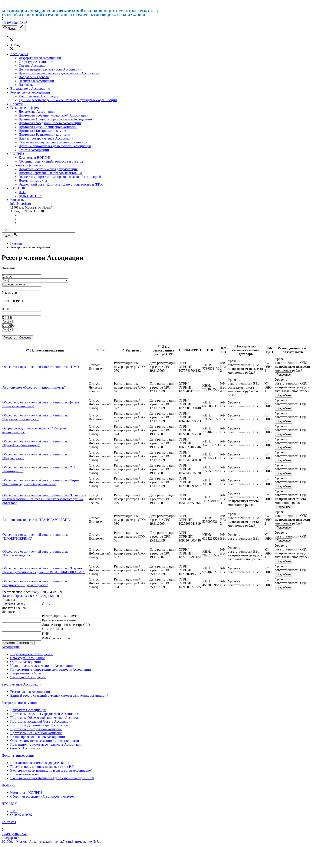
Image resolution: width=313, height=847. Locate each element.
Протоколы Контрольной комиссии (44, 131)
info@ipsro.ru (11, 838)
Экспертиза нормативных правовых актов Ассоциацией (60, 177)
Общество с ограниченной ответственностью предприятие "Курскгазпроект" (35, 583)
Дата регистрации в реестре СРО (66, 625)
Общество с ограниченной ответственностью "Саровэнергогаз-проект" (35, 417)
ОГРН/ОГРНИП (54, 629)
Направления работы (34, 77)
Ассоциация (19, 54)
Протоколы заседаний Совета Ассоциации (50, 123)
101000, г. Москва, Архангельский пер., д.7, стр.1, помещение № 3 (50, 841)
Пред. (18, 596)
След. (43, 596)
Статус (47, 603)
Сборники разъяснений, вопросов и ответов (51, 161)
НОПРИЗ (17, 154)
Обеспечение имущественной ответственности (53, 142)
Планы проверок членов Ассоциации (46, 138)
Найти (7, 236)
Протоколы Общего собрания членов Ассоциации (55, 119)
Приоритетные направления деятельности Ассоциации (59, 73)
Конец (54, 596)
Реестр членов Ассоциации (30, 92)
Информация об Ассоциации (40, 58)
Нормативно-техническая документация (48, 169)
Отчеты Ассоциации (34, 150)
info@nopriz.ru (20, 203)
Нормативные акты (33, 180)
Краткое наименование (59, 620)
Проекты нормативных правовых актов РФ (50, 173)
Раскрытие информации (27, 107)
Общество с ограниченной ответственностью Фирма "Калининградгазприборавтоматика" (40, 482)
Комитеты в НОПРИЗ (35, 157)
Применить (26, 642)
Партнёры (26, 84)
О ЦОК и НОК (21, 815)
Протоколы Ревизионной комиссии (44, 134)
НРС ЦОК (17, 188)
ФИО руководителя (56, 638)
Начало (7, 596)
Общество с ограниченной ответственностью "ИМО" (41, 367)
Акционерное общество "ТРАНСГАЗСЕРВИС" (36, 519)
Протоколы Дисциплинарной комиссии (48, 127)
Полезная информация (26, 165)
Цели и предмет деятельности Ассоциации (50, 69)
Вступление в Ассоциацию (30, 88)
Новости (16, 104)
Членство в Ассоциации (36, 81)
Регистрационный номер (60, 616)
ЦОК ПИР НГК (30, 196)
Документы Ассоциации (37, 111)
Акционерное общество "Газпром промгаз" (34, 387)
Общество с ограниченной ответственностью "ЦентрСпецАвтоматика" (35, 443)
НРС (22, 192)
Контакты (17, 200)
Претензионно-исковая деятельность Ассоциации (55, 146)
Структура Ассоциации (36, 61)
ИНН (46, 633)
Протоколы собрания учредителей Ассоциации (53, 115)
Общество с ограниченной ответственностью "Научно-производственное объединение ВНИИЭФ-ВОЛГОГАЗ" (43, 570)
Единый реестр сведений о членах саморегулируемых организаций (68, 100)
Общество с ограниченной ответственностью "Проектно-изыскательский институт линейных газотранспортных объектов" (44, 499)
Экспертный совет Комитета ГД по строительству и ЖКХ (61, 184)
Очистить (9, 642)
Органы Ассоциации (34, 65)
